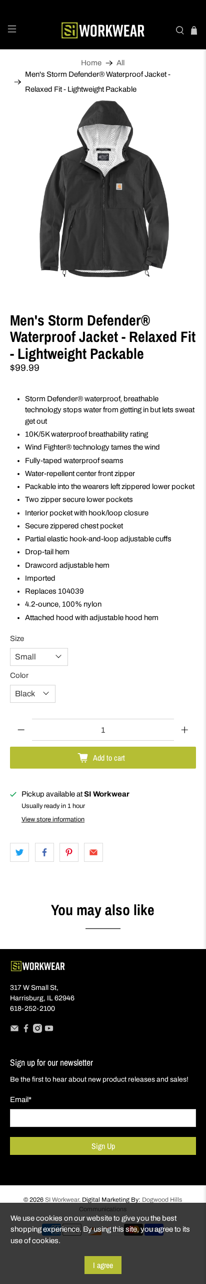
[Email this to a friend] (93, 852)
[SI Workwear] (103, 30)
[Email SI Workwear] (14, 1030)
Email (21, 1100)
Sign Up (103, 1145)
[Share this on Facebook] (44, 852)
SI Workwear (62, 1199)
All (120, 63)
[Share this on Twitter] (19, 852)
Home (91, 63)
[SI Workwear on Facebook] (26, 1030)
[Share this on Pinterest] (69, 852)
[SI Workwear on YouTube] (49, 1030)
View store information (53, 819)
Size (17, 638)
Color (19, 675)
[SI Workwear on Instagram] (37, 1030)
